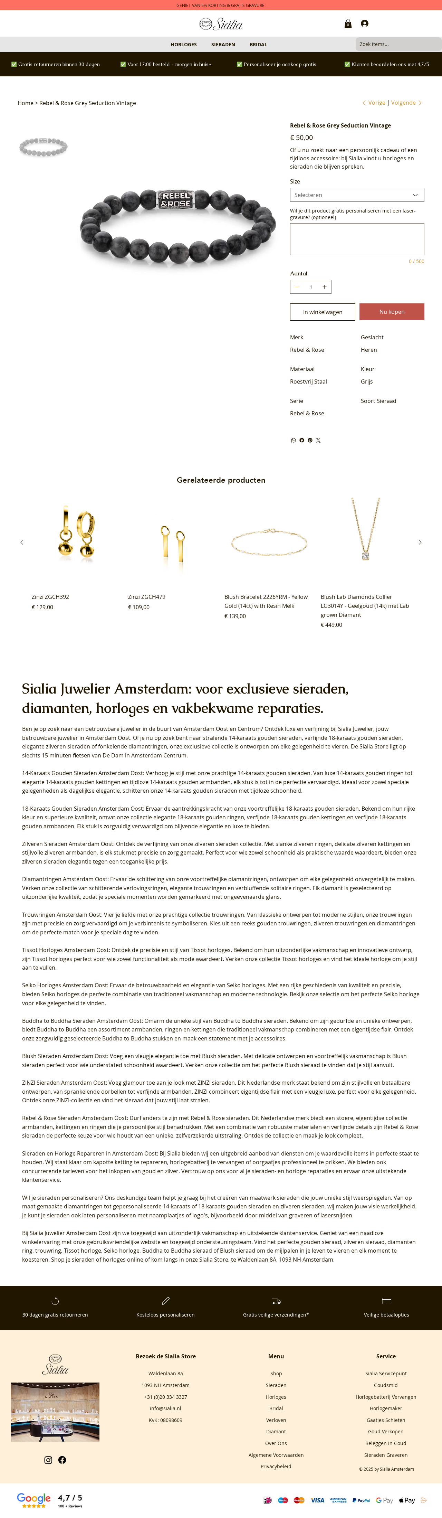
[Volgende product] (420, 542)
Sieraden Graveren (386, 1455)
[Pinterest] (310, 440)
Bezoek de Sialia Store (166, 1356)
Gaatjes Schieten (386, 1420)
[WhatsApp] (293, 440)
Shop (276, 1373)
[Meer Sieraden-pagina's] (238, 44)
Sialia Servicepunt (386, 1373)
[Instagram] (48, 1460)
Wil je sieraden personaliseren (61, 1197)
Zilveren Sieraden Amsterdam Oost (67, 844)
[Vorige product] (22, 542)
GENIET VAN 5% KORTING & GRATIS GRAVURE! (221, 5)
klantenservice (298, 1233)
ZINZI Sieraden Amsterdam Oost (64, 1082)
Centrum (249, 729)
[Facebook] (301, 440)
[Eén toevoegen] (325, 287)
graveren (301, 1215)
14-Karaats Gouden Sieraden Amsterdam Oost (82, 773)
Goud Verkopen (386, 1431)
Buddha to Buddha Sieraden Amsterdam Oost (82, 1021)
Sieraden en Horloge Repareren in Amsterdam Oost (89, 1153)
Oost (222, 729)
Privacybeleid (276, 1466)
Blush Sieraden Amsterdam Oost (64, 1056)
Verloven (276, 1420)
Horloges (276, 1397)
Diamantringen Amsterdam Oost (64, 879)
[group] (221, 563)
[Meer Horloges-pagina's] (200, 44)
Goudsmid (386, 1385)
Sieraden (276, 1385)
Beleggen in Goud (385, 1443)
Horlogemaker (386, 1408)
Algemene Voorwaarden (276, 1455)
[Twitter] (318, 440)
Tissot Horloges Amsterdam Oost (65, 950)
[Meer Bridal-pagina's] (270, 44)
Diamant (276, 1431)
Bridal (276, 1408)
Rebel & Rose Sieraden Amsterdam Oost (74, 1118)
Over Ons (276, 1443)
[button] (348, 23)
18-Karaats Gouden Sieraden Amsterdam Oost (82, 808)
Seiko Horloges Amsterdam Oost (64, 985)
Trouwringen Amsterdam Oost (61, 914)
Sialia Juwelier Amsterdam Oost (70, 1233)
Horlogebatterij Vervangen (386, 1397)
